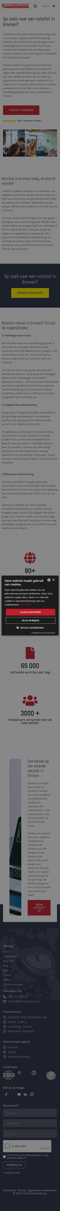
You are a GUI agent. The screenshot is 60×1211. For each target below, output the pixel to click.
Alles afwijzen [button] (30, 620)
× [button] (53, 580)
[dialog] (30, 605)
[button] (30, 627)
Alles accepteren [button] (30, 612)
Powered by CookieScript (43, 632)
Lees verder (26, 604)
